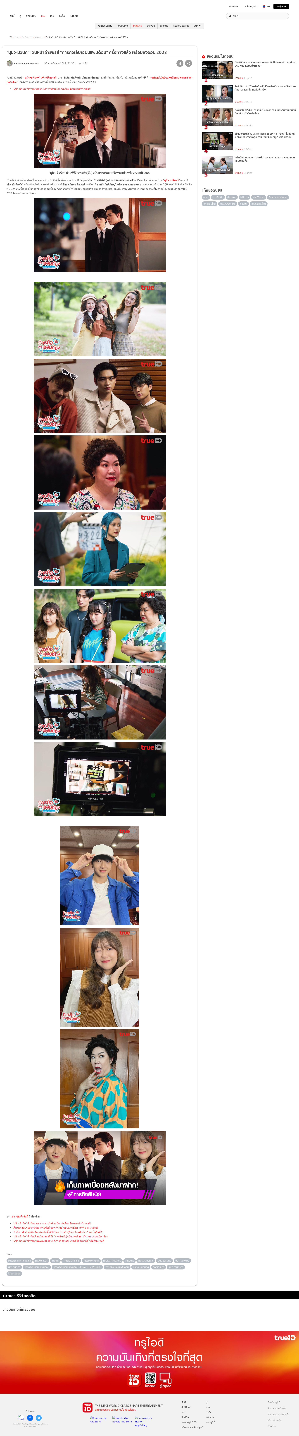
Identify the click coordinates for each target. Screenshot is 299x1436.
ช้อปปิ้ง (185, 1417)
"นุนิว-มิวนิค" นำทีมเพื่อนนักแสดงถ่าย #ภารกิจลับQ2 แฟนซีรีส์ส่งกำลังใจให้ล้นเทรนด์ (58, 1240)
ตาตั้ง (62, 16)
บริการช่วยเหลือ (274, 1420)
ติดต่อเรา (272, 1426)
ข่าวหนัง (151, 26)
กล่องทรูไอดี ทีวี (252, 6)
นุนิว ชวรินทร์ (171, 180)
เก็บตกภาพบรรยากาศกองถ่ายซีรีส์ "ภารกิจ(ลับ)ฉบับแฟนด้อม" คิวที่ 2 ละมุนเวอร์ (55, 1227)
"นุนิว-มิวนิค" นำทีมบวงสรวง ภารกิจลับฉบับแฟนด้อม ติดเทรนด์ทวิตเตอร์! (52, 88)
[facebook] (30, 1418)
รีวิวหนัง (164, 26)
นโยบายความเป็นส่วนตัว (278, 1414)
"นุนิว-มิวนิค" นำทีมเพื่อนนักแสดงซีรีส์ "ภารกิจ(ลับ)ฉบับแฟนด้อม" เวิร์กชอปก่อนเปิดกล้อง (60, 1236)
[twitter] (39, 1418)
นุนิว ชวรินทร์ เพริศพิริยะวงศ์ (40, 77)
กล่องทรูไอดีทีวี (188, 1422)
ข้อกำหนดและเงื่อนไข (277, 1408)
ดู (20, 16)
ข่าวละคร (137, 26)
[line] (21, 1418)
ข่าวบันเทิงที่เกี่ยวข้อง (18, 1309)
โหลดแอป (233, 6)
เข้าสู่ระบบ (281, 6)
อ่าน (43, 16)
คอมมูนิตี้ (210, 1422)
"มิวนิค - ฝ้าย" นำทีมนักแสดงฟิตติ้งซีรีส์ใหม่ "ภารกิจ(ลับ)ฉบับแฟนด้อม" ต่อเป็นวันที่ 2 (58, 1232)
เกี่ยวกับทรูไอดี (274, 1402)
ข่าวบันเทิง (122, 26)
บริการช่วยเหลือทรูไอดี (192, 1427)
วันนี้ (12, 16)
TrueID (19, 6)
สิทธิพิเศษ (31, 16)
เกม (52, 16)
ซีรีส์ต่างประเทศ (181, 26)
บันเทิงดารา (27, 37)
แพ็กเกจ (210, 1417)
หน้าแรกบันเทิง (105, 26)
